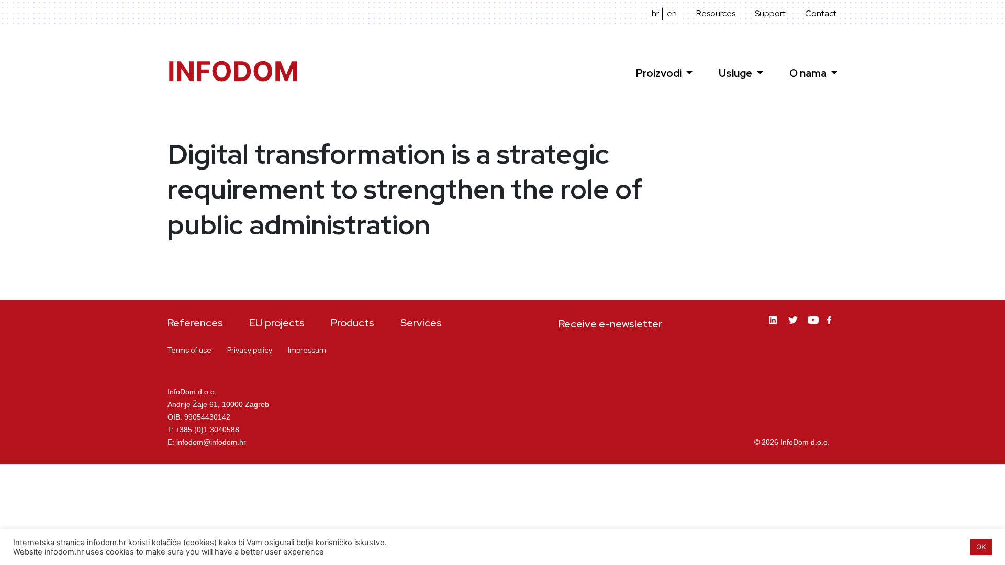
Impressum (307, 350)
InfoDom (233, 71)
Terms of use (189, 350)
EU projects (277, 323)
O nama (809, 73)
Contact (820, 13)
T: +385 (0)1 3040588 (203, 429)
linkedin (774, 328)
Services (421, 323)
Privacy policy (249, 350)
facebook (832, 326)
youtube (813, 328)
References (195, 323)
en (672, 13)
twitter (794, 328)
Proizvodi (660, 73)
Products (352, 323)
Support (770, 13)
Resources (715, 13)
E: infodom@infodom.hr (207, 442)
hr (655, 13)
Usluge (736, 73)
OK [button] (981, 547)
